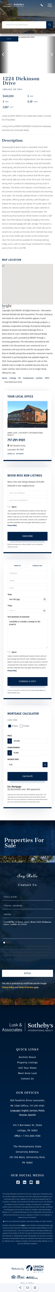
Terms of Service (11, 693)
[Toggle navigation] (50, 5)
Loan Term (12, 720)
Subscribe (27, 536)
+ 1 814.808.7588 (31, 1135)
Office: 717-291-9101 (32, 1105)
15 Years (26, 726)
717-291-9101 (42, 5)
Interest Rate (13, 759)
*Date (9, 594)
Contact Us (11, 454)
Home (4, 378)
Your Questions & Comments (18, 617)
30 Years (14, 726)
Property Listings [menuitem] (27, 1062)
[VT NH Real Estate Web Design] (27, 1269)
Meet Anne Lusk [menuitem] (27, 1073)
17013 (47, 378)
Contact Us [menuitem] (27, 1078)
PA (19, 378)
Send (27, 973)
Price (9, 736)
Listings (12, 378)
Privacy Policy (12, 525)
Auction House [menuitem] (27, 1057)
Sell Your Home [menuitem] (27, 1067)
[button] (49, 24)
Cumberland (28, 378)
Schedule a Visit (37, 566)
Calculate (27, 776)
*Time (9, 606)
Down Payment (13, 747)
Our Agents (20, 454)
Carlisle (39, 378)
